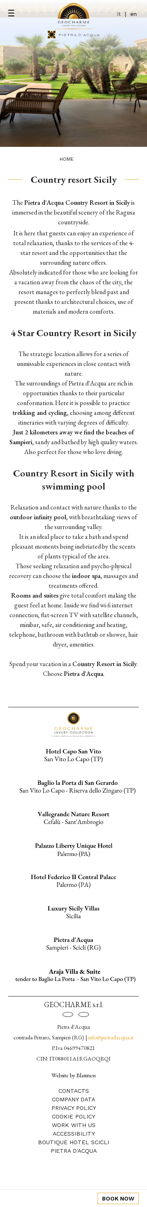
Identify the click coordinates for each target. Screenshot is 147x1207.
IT (119, 14)
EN (133, 14)
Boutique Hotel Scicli (73, 1142)
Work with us (74, 1125)
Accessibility (74, 1133)
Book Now (118, 1198)
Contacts (73, 1090)
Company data (73, 1099)
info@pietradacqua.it (111, 1037)
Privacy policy (73, 1108)
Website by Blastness (73, 1075)
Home (67, 159)
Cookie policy (73, 1116)
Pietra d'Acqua (74, 1150)
